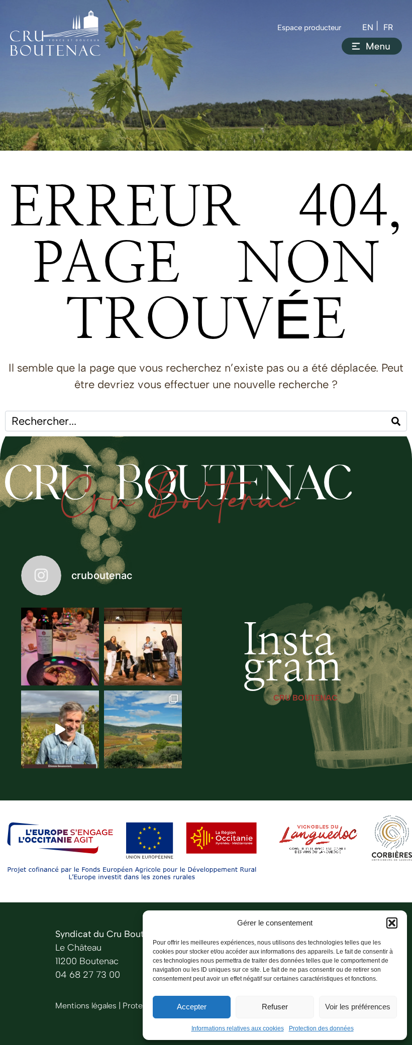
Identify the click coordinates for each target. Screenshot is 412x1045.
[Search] (395, 421)
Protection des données (321, 1028)
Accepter (192, 1006)
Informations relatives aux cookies (237, 1028)
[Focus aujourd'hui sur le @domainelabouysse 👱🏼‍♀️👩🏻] (143, 646)
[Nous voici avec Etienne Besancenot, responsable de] (60, 729)
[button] (392, 923)
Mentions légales (86, 1005)
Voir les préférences (357, 1006)
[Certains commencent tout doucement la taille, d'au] (143, 729)
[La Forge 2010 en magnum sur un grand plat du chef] (60, 646)
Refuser (275, 1006)
